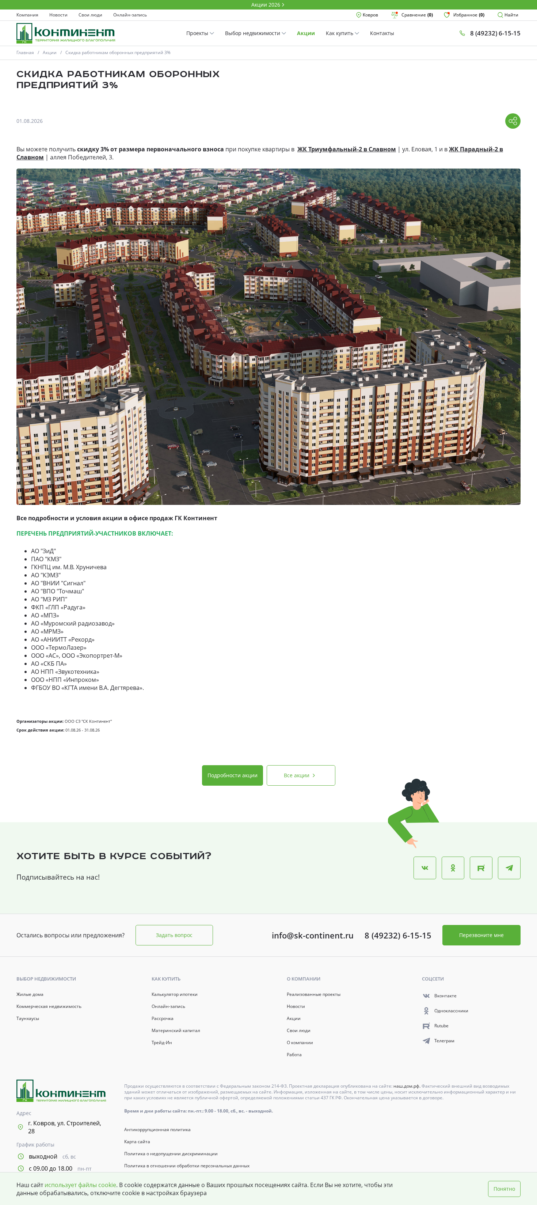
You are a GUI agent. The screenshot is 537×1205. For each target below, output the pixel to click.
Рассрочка (163, 1018)
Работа (294, 1055)
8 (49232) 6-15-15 (398, 935)
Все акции (296, 775)
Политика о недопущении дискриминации (171, 1154)
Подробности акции (232, 775)
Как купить (340, 33)
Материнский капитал (176, 1031)
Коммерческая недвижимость (48, 1006)
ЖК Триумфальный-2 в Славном (346, 149)
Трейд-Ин (162, 1043)
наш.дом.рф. (407, 1086)
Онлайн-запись (130, 15)
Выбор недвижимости (253, 33)
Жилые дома (29, 994)
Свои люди (90, 15)
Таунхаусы (27, 1018)
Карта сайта (137, 1142)
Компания (27, 15)
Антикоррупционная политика (157, 1130)
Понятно (504, 1188)
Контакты (382, 33)
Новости (58, 15)
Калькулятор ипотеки (175, 994)
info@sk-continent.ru (313, 935)
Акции (306, 33)
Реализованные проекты (313, 994)
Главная (25, 52)
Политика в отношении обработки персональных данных (187, 1166)
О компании (300, 1043)
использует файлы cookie (80, 1185)
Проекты (198, 33)
